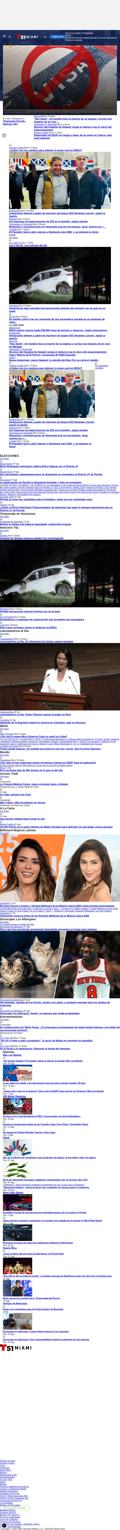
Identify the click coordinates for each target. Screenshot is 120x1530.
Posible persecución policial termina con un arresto (30, 611)
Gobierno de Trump (9, 746)
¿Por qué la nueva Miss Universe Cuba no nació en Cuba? (33, 736)
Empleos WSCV (8, 1510)
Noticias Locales (7, 1460)
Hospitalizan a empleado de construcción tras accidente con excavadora (42, 619)
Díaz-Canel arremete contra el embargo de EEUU (28, 627)
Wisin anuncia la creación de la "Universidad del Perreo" (31, 1298)
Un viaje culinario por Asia (15, 794)
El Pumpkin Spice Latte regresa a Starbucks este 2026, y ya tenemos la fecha (53, 232)
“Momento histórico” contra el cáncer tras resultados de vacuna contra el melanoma (46, 1187)
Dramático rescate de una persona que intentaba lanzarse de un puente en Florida (44, 1212)
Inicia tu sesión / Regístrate (79, 33)
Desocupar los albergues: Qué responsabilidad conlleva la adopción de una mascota (46, 1339)
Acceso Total (6, 1479)
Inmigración (15, 210)
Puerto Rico (10, 1248)
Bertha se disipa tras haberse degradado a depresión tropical (35, 524)
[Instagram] (39, 1404)
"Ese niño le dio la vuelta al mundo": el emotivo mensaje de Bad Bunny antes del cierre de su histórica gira (57, 1276)
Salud (6, 1137)
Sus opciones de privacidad (15, 1508)
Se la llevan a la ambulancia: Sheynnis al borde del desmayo (35, 1048)
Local (47, 37)
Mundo (3, 1484)
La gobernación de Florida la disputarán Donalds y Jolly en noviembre (41, 482)
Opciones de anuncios (10, 1521)
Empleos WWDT (8, 1512)
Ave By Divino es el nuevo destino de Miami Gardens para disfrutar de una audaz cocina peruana (56, 827)
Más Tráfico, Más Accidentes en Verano (22, 802)
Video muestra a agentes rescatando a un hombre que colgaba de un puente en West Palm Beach (52, 1220)
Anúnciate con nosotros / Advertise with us (20, 1524)
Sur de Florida (7, 617)
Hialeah (4, 535)
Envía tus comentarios (10, 1517)
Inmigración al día (8, 1475)
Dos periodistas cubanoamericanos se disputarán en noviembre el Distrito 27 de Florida (51, 474)
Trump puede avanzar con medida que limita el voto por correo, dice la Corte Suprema (50, 748)
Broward (38, 116)
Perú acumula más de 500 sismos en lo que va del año (31, 770)
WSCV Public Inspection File (14, 1496)
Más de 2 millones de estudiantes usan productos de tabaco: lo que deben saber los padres (49, 1157)
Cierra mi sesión (73, 40)
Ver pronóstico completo (101, 366)
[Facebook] (39, 1378)
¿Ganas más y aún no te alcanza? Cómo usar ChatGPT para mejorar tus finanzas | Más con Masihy (53, 1091)
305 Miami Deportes (14, 1096)
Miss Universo (7, 734)
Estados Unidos (41, 132)
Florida (3, 505)
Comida (13, 229)
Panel (68, 35)
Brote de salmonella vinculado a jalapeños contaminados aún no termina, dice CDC (45, 1180)
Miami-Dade (6, 464)
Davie (12, 316)
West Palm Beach (13, 1192)
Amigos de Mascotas (15, 1303)
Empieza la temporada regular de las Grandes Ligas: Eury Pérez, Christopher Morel (45, 1124)
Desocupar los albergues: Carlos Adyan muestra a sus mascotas (36, 1331)
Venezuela (5, 1468)
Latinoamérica (7, 639)
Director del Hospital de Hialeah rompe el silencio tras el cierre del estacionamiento (58, 352)
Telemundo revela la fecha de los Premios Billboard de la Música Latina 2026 (44, 915)
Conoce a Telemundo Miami (13, 1489)
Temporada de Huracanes (60, 46)
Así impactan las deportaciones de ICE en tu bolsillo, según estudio (48, 221)
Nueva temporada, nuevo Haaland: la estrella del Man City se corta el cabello (53, 360)
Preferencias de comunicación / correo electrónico (91, 38)
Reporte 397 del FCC (10, 1514)
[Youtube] (39, 1458)
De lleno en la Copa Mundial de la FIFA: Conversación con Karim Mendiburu (41, 1116)
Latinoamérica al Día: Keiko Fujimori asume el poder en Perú (35, 714)
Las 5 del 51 (15, 242)
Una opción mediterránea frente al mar (22, 819)
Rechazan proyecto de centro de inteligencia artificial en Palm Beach (38, 1243)
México (3, 1472)
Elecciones (20, 46)
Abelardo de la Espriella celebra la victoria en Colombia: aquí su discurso (43, 722)
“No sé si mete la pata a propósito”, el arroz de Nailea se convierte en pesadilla (46, 1040)
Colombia (5, 720)
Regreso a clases (37, 46)
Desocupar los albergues (11, 926)
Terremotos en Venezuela (21, 224)
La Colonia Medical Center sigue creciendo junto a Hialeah (34, 784)
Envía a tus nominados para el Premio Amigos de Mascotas (33, 1309)
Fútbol (12, 357)
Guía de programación (10, 1526)
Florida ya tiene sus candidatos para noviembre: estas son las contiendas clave (46, 499)
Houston (13, 219)
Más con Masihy (12, 1055)
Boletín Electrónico (9, 1491)
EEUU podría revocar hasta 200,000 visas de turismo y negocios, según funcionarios (58, 330)
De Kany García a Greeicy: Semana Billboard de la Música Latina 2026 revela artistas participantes (57, 906)
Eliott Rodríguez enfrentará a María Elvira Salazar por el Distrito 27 (39, 466)
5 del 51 (87, 46)
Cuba (78, 46)
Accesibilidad (6, 1503)
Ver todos (13, 237)
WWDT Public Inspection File (14, 1498)
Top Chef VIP (7, 1038)
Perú (2, 767)
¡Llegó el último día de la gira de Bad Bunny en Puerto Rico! (33, 1254)
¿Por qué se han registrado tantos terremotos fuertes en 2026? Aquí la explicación (48, 762)
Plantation (14, 305)
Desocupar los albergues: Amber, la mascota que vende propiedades (40, 1013)
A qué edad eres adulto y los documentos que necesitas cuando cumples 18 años (44, 1083)
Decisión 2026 (7, 497)
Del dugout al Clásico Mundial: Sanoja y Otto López (29, 1132)
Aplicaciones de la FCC (11, 1500)
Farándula (5, 903)
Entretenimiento (7, 1477)
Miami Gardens (7, 824)
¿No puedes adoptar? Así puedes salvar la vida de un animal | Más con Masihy (43, 1061)
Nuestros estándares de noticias (14, 1486)
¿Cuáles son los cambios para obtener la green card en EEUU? (45, 150)
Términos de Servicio (10, 1493)
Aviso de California (9, 1519)
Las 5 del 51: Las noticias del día (28, 245)
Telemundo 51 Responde (46, 124)
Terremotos (5, 760)
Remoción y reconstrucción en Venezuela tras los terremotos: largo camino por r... (57, 226)
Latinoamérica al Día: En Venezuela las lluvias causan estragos (36, 641)
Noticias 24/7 (57, 37)
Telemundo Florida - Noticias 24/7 (14, 123)
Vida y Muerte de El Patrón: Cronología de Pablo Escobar (42, 355)
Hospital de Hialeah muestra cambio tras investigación (32, 538)
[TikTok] (39, 1431)
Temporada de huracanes (12, 521)
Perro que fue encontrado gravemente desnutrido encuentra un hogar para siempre (48, 929)
